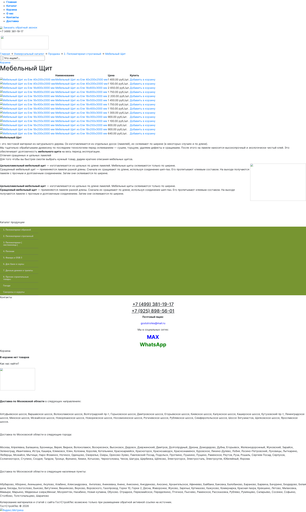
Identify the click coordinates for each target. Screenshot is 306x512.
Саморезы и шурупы (14, 292)
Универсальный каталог (29, 53)
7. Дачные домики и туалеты (18, 270)
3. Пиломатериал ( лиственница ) (12, 243)
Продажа (54, 53)
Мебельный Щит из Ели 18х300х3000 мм (81, 112)
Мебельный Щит (115, 53)
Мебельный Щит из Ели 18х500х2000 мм (81, 100)
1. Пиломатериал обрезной (17, 230)
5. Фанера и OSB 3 (12, 257)
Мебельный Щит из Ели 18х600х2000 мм (81, 92)
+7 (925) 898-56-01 (153, 311)
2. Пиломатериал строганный (82, 53)
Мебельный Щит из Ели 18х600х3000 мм (81, 87)
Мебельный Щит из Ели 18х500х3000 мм (81, 96)
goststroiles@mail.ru (153, 323)
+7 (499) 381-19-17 (153, 304)
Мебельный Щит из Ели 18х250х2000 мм (81, 125)
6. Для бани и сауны (13, 264)
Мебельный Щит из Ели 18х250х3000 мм (81, 121)
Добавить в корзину (142, 79)
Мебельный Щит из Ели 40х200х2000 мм (81, 83)
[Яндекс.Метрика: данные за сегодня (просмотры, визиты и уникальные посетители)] (11, 510)
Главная (5, 53)
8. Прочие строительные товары (16, 278)
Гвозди (6, 285)
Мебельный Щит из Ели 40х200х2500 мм (81, 79)
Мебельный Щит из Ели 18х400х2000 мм (81, 108)
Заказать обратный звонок (20, 27)
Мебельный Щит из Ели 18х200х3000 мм (81, 129)
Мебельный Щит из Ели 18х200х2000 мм (81, 133)
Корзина (5, 62)
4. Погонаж (8, 251)
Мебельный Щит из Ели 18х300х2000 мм (81, 116)
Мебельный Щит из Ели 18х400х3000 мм (81, 104)
